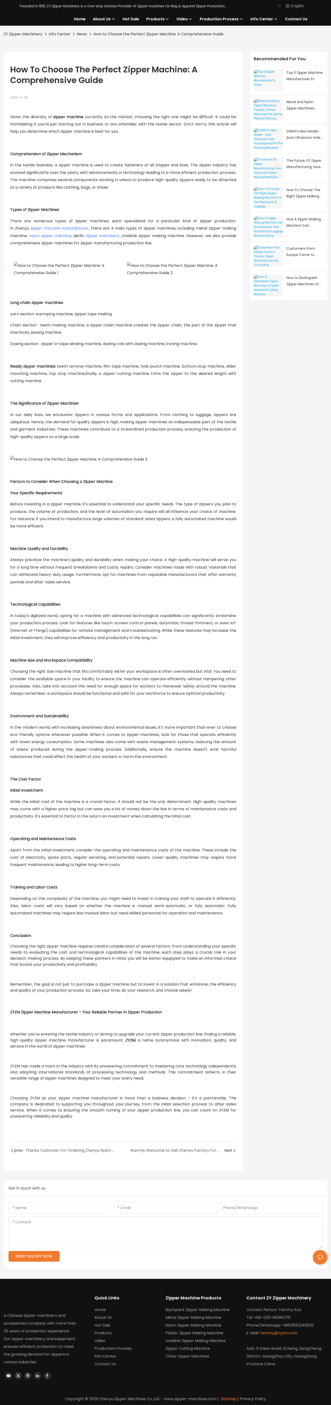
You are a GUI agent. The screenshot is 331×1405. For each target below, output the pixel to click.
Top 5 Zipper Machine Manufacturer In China (304, 76)
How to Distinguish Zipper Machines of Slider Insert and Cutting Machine (302, 281)
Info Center (60, 34)
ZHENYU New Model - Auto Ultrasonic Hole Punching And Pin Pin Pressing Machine (303, 135)
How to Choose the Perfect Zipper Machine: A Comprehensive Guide (158, 34)
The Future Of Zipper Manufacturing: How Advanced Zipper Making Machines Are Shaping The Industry (304, 164)
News (82, 34)
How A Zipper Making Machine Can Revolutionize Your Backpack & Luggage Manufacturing (304, 223)
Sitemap (228, 1399)
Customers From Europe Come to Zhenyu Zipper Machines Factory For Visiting (304, 252)
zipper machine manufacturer (59, 228)
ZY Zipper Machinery (23, 34)
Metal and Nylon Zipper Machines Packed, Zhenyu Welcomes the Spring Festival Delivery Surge (304, 106)
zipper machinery (103, 236)
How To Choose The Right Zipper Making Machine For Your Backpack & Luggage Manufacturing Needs (304, 193)
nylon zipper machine (50, 236)
